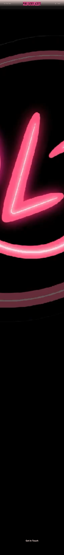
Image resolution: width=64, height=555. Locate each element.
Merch (10, 3)
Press (7, 3)
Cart (59, 3)
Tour (4, 3)
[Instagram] (55, 3)
